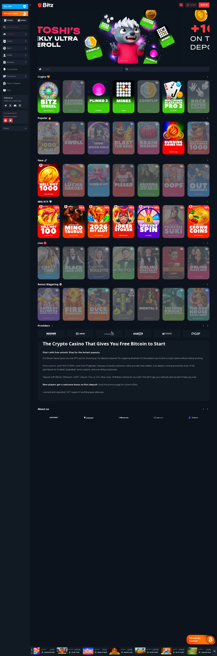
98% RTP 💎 (45, 201)
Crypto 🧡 (44, 76)
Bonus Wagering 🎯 (50, 284)
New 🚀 (42, 160)
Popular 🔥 (44, 118)
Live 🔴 (42, 243)
